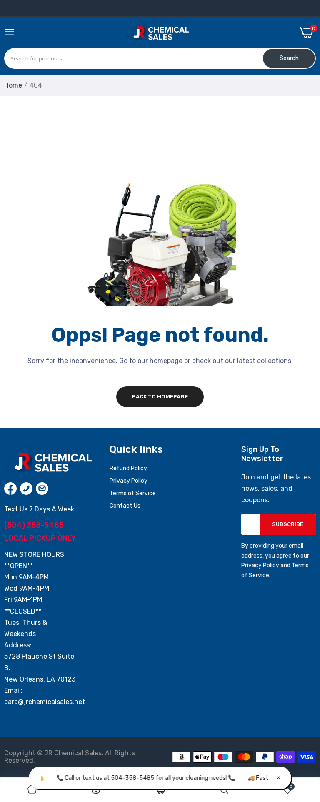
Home (13, 85)
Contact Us (125, 505)
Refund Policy (128, 468)
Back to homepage (160, 396)
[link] (32, 790)
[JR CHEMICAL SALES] (157, 32)
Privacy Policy (129, 480)
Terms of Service (133, 493)
